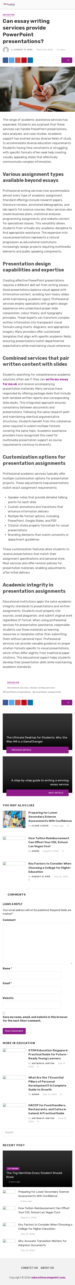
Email (7, 983)
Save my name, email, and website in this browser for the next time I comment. (35, 1019)
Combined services (19, 687)
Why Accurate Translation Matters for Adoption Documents (42, 1243)
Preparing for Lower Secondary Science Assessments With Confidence (50, 816)
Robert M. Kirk (23, 49)
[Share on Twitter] (11, 60)
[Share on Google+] (18, 60)
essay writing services (43, 687)
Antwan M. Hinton (43, 1063)
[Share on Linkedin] (30, 60)
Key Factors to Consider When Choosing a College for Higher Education (49, 867)
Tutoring (12, 1169)
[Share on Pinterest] (24, 60)
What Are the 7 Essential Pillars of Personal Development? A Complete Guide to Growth (47, 1083)
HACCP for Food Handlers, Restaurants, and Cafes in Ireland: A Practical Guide (47, 1109)
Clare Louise (40, 825)
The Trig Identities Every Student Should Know (34, 1175)
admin (35, 851)
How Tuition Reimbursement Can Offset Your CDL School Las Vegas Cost (48, 842)
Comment (9, 920)
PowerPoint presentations (17, 692)
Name (7, 968)
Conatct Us (29, 1267)
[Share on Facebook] (5, 60)
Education (9, 15)
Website (8, 998)
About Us (47, 1267)
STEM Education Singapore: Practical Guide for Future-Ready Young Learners (48, 1054)
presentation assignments (47, 692)
